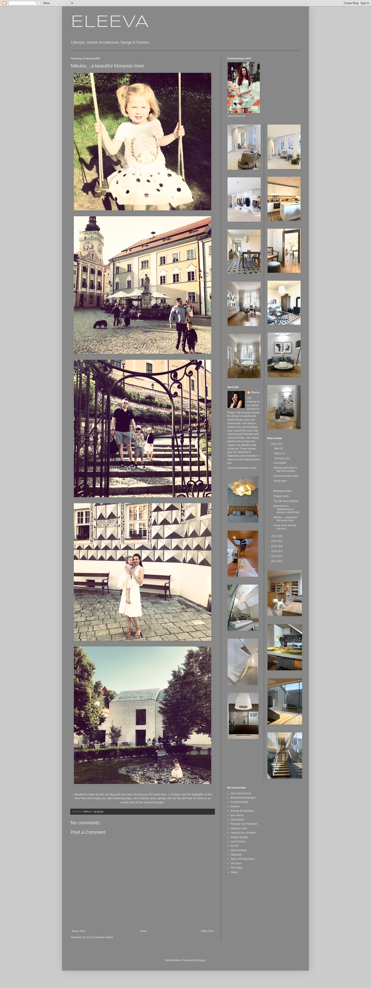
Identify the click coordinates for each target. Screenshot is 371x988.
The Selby (236, 867)
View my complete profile (242, 468)
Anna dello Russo (241, 793)
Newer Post (78, 931)
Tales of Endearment (243, 858)
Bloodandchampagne (243, 797)
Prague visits (281, 496)
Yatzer (234, 872)
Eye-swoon (237, 815)
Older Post (207, 931)
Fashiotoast (237, 819)
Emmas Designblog (242, 810)
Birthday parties (283, 490)
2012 (274, 561)
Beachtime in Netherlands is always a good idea (287, 509)
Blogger (201, 960)
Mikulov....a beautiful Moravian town (285, 519)
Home (143, 931)
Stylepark (236, 854)
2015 (274, 546)
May (277, 448)
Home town (280, 480)
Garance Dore (239, 828)
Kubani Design (239, 837)
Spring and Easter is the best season (285, 469)
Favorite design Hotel (286, 475)
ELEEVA (110, 22)
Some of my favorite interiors (285, 527)
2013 (274, 556)
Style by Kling (238, 850)
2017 (274, 536)
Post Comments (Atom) (100, 937)
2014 (274, 551)
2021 (274, 443)
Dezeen (235, 806)
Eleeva (255, 392)
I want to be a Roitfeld (243, 832)
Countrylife (280, 462)
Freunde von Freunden (244, 823)
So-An (234, 845)
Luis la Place (238, 841)
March (278, 453)
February (279, 458)
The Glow (236, 863)
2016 (274, 541)
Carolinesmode (240, 802)
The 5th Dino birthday (286, 501)
